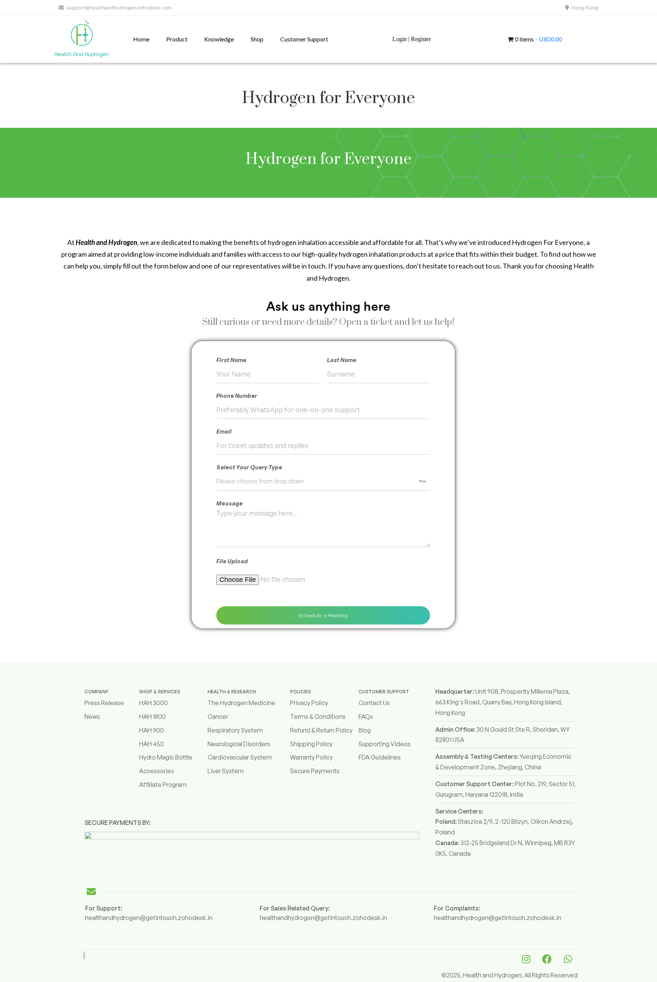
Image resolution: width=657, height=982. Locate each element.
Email (224, 431)
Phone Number (236, 395)
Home (141, 39)
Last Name (341, 360)
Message (229, 503)
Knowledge (219, 39)
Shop (257, 39)
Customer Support (304, 39)
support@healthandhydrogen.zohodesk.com (117, 7)
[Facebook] (547, 959)
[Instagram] (526, 959)
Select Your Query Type (249, 467)
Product (176, 39)
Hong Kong (583, 7)
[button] (177, 39)
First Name (231, 360)
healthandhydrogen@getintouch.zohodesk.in (149, 918)
